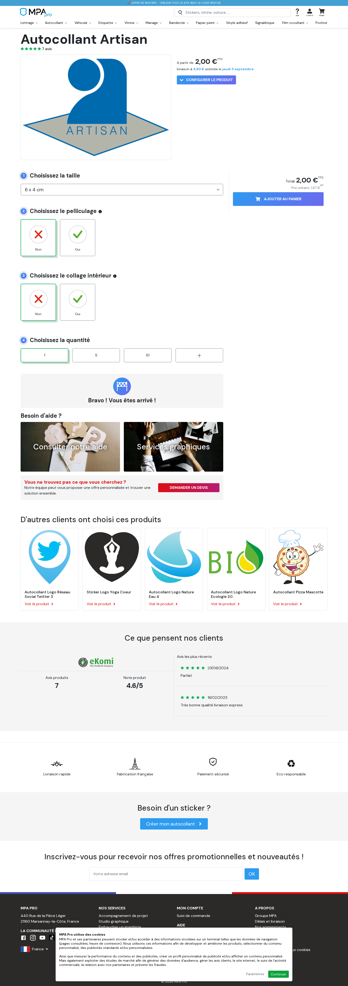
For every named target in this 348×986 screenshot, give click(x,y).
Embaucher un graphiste (120, 927)
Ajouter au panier (282, 198)
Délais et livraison (270, 921)
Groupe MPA (266, 915)
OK (252, 874)
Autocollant (54, 23)
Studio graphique (114, 921)
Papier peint (206, 23)
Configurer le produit (209, 79)
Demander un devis (189, 487)
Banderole (177, 23)
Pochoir (321, 23)
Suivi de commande (193, 915)
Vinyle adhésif (237, 23)
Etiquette (106, 23)
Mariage (152, 23)
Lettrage (28, 23)
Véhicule (81, 23)
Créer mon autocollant (170, 824)
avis (47, 49)
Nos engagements (270, 927)
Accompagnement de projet (123, 915)
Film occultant (293, 23)
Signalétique (264, 23)
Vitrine (130, 23)
